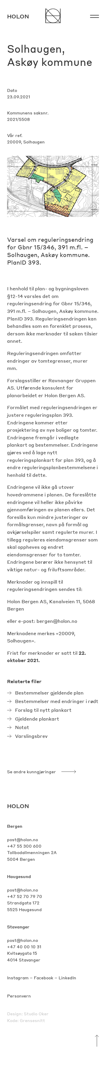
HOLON (18, 806)
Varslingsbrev (31, 736)
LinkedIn (67, 977)
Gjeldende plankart (37, 719)
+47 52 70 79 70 (24, 896)
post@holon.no (22, 839)
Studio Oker (36, 1013)
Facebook (43, 977)
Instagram (18, 977)
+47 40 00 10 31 (24, 946)
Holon (18, 16)
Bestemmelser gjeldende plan (49, 693)
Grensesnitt (32, 1020)
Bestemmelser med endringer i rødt (56, 701)
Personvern (19, 995)
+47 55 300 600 (24, 845)
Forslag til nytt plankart (43, 710)
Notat (22, 727)
